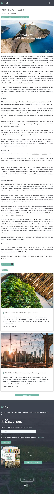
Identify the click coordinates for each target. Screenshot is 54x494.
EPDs (18, 212)
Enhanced (44, 154)
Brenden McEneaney (6, 74)
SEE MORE (27, 395)
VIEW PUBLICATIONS (33, 462)
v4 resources (33, 256)
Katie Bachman (40, 74)
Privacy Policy (27, 479)
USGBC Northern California (33, 56)
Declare (51, 212)
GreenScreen (4, 215)
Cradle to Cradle (13, 215)
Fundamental (35, 154)
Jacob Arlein (30, 74)
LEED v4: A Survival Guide (8, 58)
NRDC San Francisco (35, 219)
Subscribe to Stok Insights (14, 17)
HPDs (46, 212)
